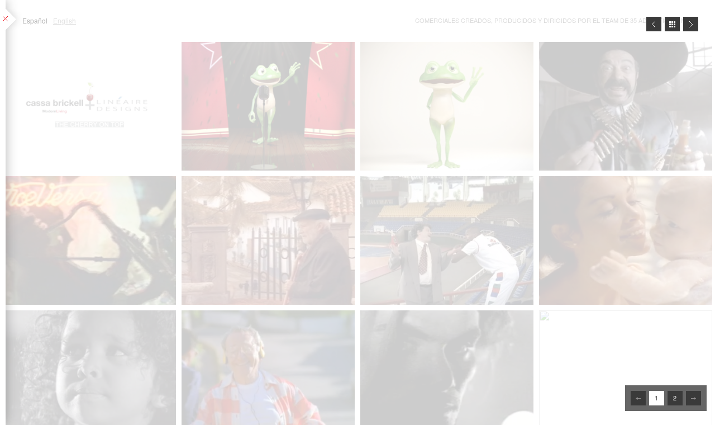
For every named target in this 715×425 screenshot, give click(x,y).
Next (690, 24)
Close (672, 24)
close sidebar (12, 20)
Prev (653, 24)
